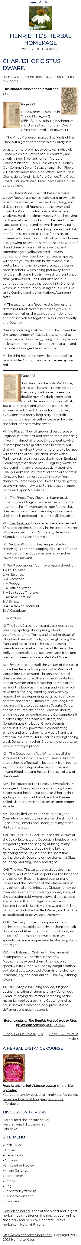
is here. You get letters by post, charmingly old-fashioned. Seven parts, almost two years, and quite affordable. (40, 1095)
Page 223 (28, 376)
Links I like (12, 1201)
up (40, 1034)
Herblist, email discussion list (24, 1124)
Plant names (13, 1176)
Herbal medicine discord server (26, 1120)
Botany (9, 1181)
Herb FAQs (12, 1145)
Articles (9, 1150)
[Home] (40, 18)
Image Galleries (16, 1170)
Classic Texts (13, 1155)
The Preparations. (19, 565)
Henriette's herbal (16, 1211)
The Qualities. (19, 523)
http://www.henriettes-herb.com (27, 1235)
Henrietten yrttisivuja (20, 1191)
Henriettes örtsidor (18, 1196)
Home (6, 77)
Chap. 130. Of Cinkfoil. (19, 1034)
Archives (10, 1160)
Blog (7, 1186)
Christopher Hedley (19, 1165)
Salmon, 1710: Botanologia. (31, 77)
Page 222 (28, 104)
